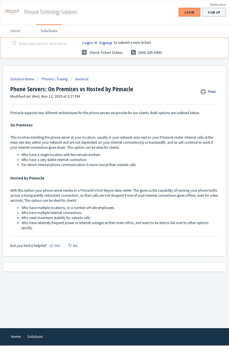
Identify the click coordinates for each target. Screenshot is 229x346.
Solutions (49, 30)
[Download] (104, 170)
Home (15, 30)
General (81, 78)
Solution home (22, 78)
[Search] (13, 43)
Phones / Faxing (55, 78)
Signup (105, 42)
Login (87, 42)
